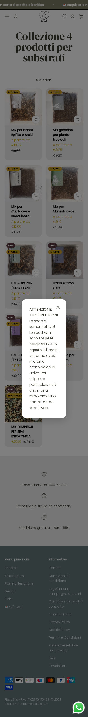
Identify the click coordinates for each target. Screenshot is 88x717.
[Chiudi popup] (58, 307)
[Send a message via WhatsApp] (79, 708)
